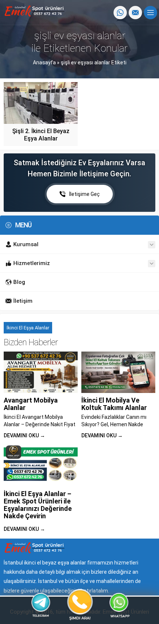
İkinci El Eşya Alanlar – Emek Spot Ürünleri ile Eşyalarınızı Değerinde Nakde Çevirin (38, 505)
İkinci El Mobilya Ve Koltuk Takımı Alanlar (114, 403)
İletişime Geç (84, 194)
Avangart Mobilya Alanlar (31, 403)
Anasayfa (44, 62)
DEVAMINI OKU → (24, 435)
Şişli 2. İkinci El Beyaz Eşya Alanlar (41, 135)
